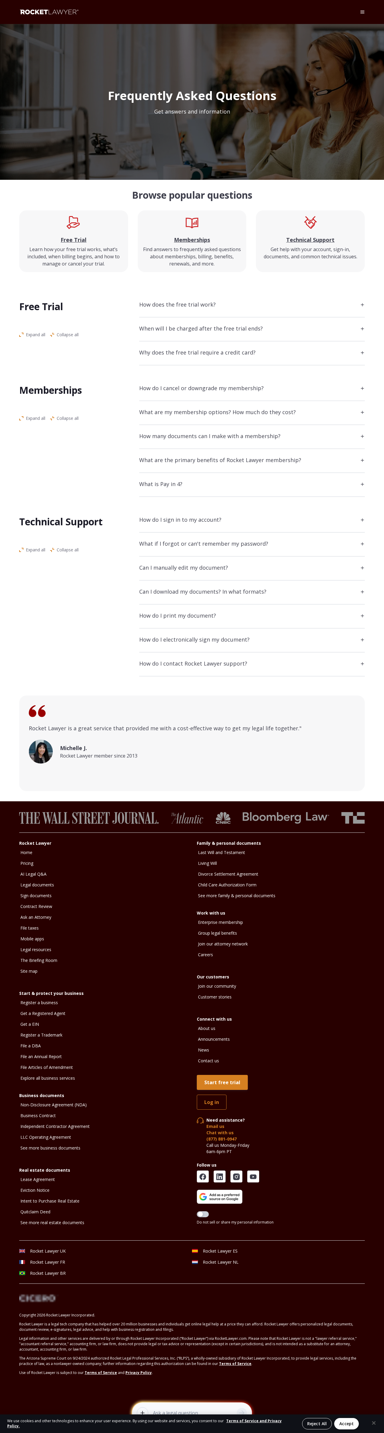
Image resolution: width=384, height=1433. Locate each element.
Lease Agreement (37, 1179)
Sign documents (36, 895)
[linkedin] (220, 1176)
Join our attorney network (223, 944)
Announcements (214, 1039)
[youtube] (253, 1176)
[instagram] (236, 1176)
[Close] (373, 1423)
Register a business (39, 1002)
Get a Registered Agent (42, 1013)
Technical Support (310, 239)
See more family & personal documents (236, 895)
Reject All (317, 1423)
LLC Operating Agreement (45, 1137)
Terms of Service (235, 1363)
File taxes (29, 928)
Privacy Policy (138, 1372)
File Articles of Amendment (46, 1067)
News (203, 1050)
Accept (346, 1423)
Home (26, 852)
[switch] (203, 1214)
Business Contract (38, 1115)
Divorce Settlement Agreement (228, 874)
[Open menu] (362, 12)
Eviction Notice (35, 1190)
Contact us (208, 1061)
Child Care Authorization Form (227, 885)
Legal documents (37, 885)
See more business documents (50, 1148)
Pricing (26, 863)
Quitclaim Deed (35, 1212)
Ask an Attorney (35, 917)
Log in (211, 1102)
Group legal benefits (217, 933)
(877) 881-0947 (221, 1139)
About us (206, 1028)
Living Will (207, 863)
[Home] (49, 12)
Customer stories (215, 997)
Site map (29, 971)
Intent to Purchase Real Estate (50, 1201)
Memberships (192, 239)
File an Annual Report (41, 1056)
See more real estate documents (52, 1222)
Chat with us (220, 1132)
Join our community (217, 986)
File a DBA (30, 1046)
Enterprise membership (220, 922)
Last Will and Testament (221, 852)
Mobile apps (32, 939)
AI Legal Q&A (33, 874)
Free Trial (73, 239)
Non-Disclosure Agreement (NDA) (53, 1105)
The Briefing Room (38, 960)
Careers (205, 954)
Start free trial (222, 1082)
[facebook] (203, 1176)
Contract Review (36, 906)
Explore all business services (47, 1078)
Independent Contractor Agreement (55, 1126)
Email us (215, 1126)
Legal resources (35, 949)
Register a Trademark (41, 1035)
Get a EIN (29, 1024)
